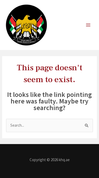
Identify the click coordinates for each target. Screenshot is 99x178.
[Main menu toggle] (88, 25)
